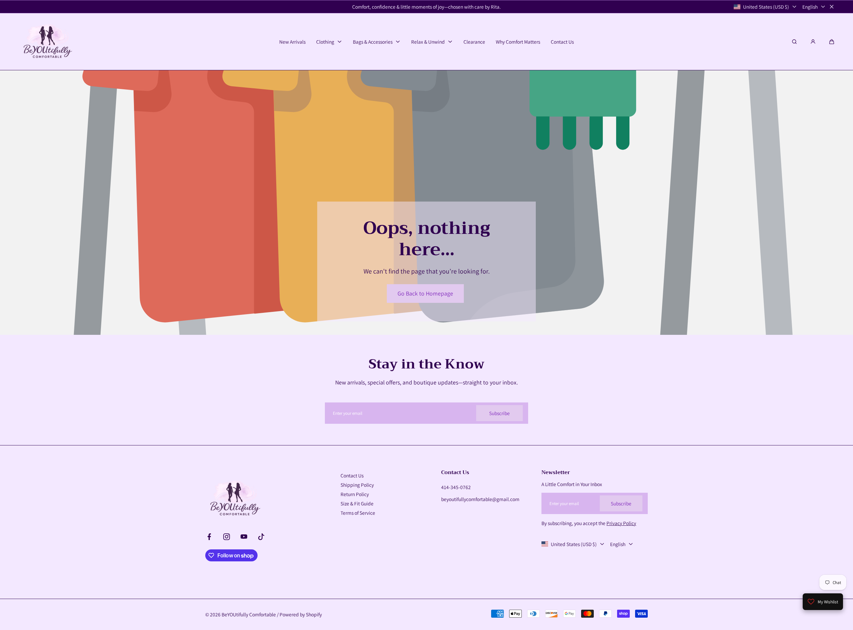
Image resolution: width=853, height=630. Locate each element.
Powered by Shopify (301, 614)
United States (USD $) (766, 6)
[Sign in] (813, 41)
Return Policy (355, 494)
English (810, 6)
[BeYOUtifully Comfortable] (47, 41)
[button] (831, 41)
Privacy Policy (621, 523)
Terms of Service (358, 512)
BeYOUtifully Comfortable (249, 614)
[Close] (831, 6)
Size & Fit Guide (357, 503)
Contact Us (352, 475)
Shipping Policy (357, 484)
